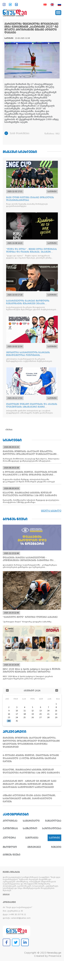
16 (9, 714)
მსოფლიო (10, 847)
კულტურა (9, 837)
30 (9, 721)
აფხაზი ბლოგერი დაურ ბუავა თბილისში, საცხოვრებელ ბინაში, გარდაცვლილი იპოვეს (29, 798)
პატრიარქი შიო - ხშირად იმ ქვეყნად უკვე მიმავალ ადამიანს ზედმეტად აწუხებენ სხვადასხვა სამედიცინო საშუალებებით (29, 784)
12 (33, 711)
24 (17, 717)
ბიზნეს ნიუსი (11, 854)
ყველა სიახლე (51, 510)
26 (33, 717)
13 (40, 711)
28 (48, 717)
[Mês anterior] (7, 691)
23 (9, 717)
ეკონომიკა (10, 828)
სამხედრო (30, 828)
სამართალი (31, 820)
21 (48, 714)
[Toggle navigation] (58, 12)
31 (17, 721)
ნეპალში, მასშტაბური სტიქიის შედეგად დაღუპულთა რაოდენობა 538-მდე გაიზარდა (31, 771)
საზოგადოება (51, 828)
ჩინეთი (56, 847)
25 (25, 717)
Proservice (54, 956)
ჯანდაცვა (31, 837)
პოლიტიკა (10, 820)
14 (48, 711)
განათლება (53, 820)
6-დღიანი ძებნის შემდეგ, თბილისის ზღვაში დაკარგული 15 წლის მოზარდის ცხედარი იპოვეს (31, 758)
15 (56, 711)
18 (25, 714)
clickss (8, 429)
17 (17, 714)
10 (17, 711)
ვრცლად (6, 894)
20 (40, 714)
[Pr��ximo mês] (56, 691)
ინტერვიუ (34, 847)
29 (56, 717)
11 (25, 711)
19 (33, 714)
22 (56, 714)
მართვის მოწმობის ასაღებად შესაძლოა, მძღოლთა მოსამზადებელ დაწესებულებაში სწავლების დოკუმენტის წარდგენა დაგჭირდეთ (31, 742)
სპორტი (54, 837)
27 (40, 717)
